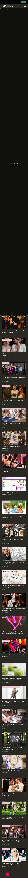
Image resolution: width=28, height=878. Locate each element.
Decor (4, 524)
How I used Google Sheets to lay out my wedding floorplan (12, 493)
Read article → (5, 335)
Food (4, 663)
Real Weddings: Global (7, 339)
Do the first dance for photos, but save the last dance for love (13, 794)
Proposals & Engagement (7, 409)
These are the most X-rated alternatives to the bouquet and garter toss (13, 331)
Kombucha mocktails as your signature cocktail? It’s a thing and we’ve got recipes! (12, 679)
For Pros (12, 2)
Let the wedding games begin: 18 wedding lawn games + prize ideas (13, 817)
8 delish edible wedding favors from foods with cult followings (13, 586)
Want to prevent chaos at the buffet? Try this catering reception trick (13, 748)
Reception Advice (6, 316)
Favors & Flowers (6, 571)
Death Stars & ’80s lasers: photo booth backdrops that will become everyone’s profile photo (11, 865)
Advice (4, 478)
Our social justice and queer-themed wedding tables (11, 447)
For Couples (17, 2)
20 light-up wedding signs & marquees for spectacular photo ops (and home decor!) (12, 632)
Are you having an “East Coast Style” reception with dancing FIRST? (13, 609)
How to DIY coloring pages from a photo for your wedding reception (13, 563)
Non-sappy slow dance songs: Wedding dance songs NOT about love (13, 702)
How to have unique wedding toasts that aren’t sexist (12, 470)
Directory (24, 2)
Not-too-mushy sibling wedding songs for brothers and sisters (12, 516)
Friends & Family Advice (7, 455)
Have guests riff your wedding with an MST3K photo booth (13, 655)
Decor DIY (4, 548)
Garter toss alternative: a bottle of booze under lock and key (13, 771)
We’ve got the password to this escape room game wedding (13, 725)
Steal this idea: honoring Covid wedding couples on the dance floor (14, 378)
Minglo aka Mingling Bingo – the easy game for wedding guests (13, 424)
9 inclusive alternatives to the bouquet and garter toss (12, 401)
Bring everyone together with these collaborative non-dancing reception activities (13, 841)
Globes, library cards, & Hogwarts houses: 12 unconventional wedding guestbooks (13, 540)
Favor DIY (9, 548)
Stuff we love (5, 362)
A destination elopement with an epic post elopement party (12, 354)
